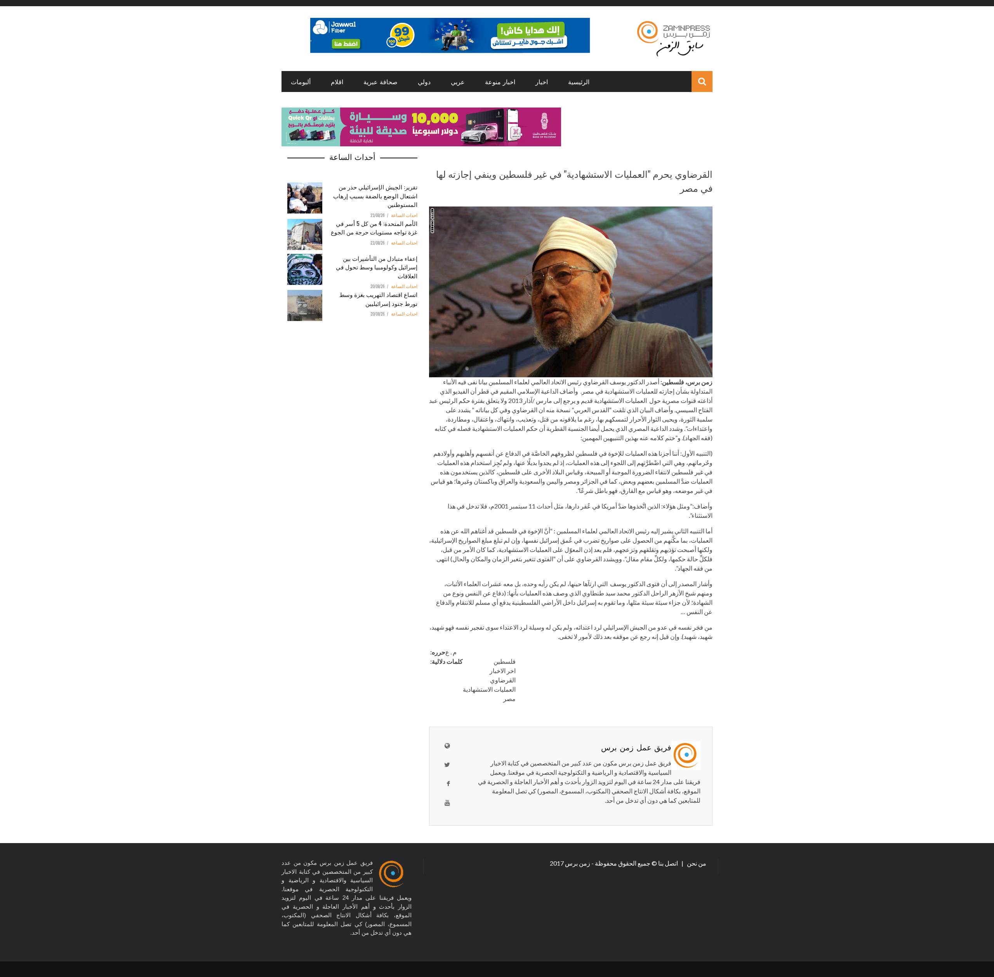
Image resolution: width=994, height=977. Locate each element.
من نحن (696, 863)
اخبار (541, 81)
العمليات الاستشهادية (489, 689)
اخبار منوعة (500, 81)
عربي (458, 81)
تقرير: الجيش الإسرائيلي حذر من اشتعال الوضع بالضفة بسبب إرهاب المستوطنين (375, 195)
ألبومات (301, 81)
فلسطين (505, 661)
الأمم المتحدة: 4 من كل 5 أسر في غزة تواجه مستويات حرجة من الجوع (374, 227)
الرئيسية (578, 81)
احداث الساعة (404, 215)
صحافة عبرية (380, 81)
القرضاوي (503, 680)
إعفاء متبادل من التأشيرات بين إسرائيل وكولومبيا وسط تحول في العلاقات (376, 267)
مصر (509, 698)
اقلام (337, 81)
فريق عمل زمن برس (636, 747)
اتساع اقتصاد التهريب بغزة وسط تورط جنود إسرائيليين (378, 298)
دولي (424, 81)
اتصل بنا (668, 863)
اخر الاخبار (503, 670)
